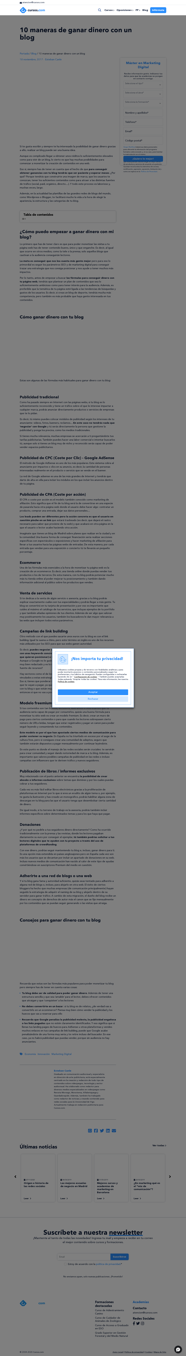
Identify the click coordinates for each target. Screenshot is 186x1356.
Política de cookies (66, 681)
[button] (178, 1349)
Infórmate (158, 10)
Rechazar (93, 698)
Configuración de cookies (85, 677)
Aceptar (93, 692)
